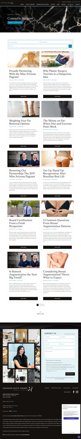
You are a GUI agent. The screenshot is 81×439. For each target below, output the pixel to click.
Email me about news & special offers (53, 360)
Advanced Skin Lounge (43, 4)
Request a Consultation (66, 1)
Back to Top (40, 314)
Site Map (47, 387)
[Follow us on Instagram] (77, 392)
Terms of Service (58, 378)
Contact (77, 4)
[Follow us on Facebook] (74, 392)
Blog (59, 1)
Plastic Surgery (30, 4)
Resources (70, 4)
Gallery (53, 4)
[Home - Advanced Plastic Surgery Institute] (7, 3)
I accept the (47, 371)
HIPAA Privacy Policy (56, 387)
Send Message (70, 373)
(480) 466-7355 (9, 401)
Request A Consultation (15, 22)
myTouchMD (75, 387)
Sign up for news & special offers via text (54, 362)
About (22, 4)
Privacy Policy (48, 367)
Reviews (63, 4)
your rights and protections (17, 415)
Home (8, 14)
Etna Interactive (25, 434)
